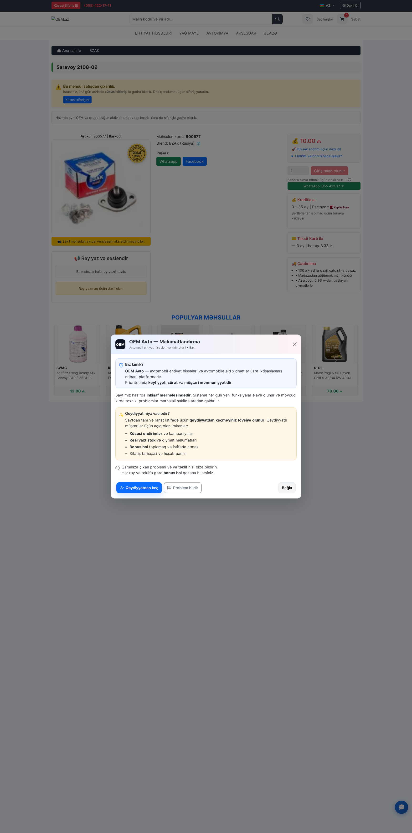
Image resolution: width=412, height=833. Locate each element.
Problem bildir (185, 487)
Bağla (287, 487)
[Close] (295, 344)
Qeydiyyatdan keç (141, 487)
